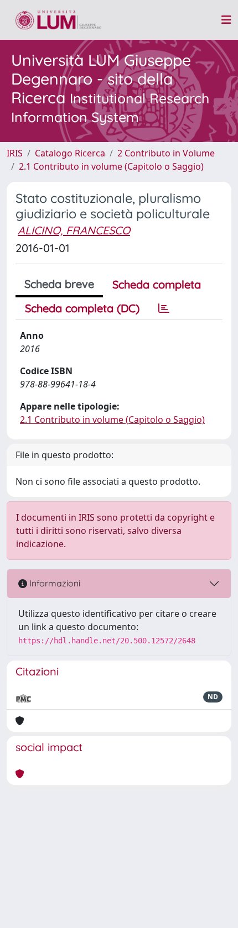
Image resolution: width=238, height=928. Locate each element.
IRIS (15, 153)
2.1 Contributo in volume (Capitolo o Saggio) (111, 166)
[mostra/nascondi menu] (226, 19)
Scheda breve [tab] (59, 284)
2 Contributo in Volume (166, 153)
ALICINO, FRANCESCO (74, 230)
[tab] (164, 308)
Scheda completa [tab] (156, 284)
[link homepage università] (58, 20)
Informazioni (53, 583)
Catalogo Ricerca (70, 153)
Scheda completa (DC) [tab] (82, 308)
